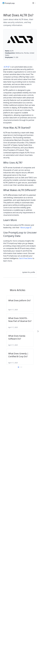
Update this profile (28, 272)
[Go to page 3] (21, 367)
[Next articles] (38, 331)
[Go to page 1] (18, 367)
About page (24, 227)
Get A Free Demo (25, 258)
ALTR (5, 67)
